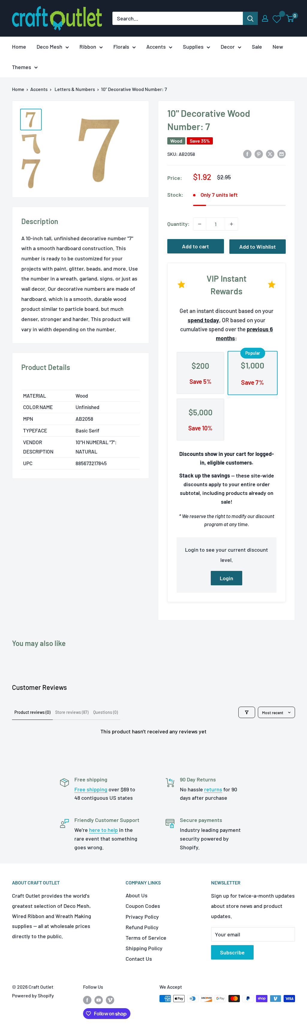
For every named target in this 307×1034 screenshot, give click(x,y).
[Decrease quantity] (199, 224)
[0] (290, 18)
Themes (21, 67)
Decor (228, 46)
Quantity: (178, 223)
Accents (156, 46)
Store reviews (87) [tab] (71, 712)
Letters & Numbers (75, 89)
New (278, 46)
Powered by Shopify (33, 995)
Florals (121, 46)
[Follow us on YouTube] (98, 999)
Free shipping (90, 789)
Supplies (193, 46)
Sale (257, 46)
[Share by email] (281, 153)
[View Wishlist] (277, 18)
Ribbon (87, 46)
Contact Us (139, 958)
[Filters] (246, 712)
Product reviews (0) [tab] (32, 712)
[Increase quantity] (231, 224)
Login (226, 578)
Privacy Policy (142, 916)
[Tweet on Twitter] (270, 153)
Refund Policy (142, 927)
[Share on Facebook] (247, 153)
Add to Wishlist (257, 246)
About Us (137, 895)
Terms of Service (146, 937)
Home (19, 46)
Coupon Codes (143, 905)
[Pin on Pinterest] (259, 153)
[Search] (250, 18)
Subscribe (232, 952)
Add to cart (195, 246)
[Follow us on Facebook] (87, 999)
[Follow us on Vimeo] (110, 999)
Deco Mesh (49, 46)
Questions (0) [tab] (105, 712)
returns (213, 789)
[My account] (265, 18)
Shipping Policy (144, 948)
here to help (103, 829)
